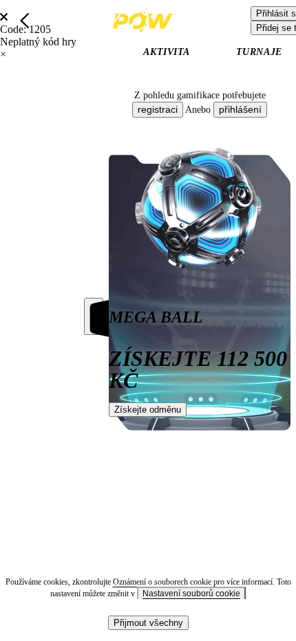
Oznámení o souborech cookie (163, 582)
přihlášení (240, 109)
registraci (158, 109)
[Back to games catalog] (25, 20)
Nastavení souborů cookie (191, 593)
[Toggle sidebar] (93, 316)
